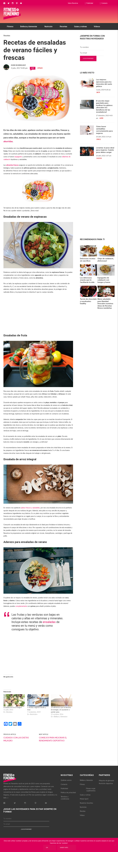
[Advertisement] (38, 318)
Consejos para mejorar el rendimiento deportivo (53, 739)
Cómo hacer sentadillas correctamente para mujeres (104, 129)
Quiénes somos (66, 780)
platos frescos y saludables (30, 508)
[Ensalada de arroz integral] (14, 700)
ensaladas (49, 622)
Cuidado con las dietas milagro (16, 739)
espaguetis (18, 157)
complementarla (21, 606)
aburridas (8, 141)
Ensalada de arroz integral (12, 707)
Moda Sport (84, 799)
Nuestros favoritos (15, 33)
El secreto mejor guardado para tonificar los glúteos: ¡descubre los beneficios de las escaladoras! (104, 106)
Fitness (10, 26)
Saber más (64, 847)
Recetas (63, 26)
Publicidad (89, 3)
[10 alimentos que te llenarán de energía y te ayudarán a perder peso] (61, 700)
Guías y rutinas (80, 26)
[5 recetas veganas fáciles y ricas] (38, 700)
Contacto (104, 3)
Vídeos (97, 26)
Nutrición (48, 26)
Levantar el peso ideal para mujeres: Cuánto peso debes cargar (105, 150)
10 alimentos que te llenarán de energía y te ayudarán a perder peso (61, 710)
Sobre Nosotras (73, 3)
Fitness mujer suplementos (90, 790)
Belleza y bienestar (28, 26)
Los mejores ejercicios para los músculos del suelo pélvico (104, 83)
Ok (47, 847)
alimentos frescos (12, 165)
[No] (115, 845)
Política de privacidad (68, 792)
